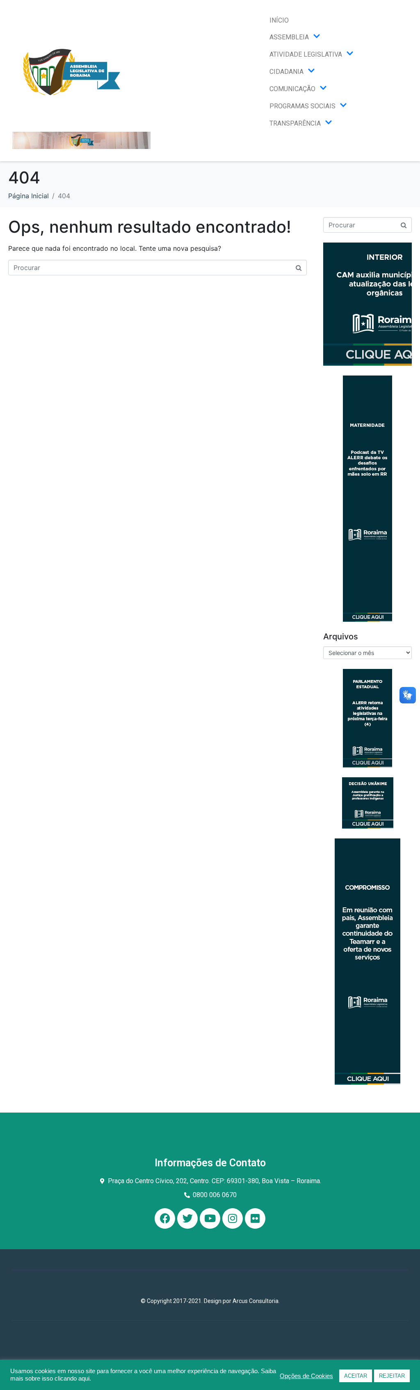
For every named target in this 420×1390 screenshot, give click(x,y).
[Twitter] (187, 1218)
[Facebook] (165, 1218)
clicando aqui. (73, 1378)
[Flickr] (255, 1218)
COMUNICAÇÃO (292, 89)
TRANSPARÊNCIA (295, 123)
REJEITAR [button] (392, 1376)
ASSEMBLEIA (289, 37)
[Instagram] (232, 1218)
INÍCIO (279, 20)
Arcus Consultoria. (256, 1301)
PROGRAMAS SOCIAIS (302, 106)
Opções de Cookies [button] (306, 1376)
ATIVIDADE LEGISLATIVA (305, 54)
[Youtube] (210, 1218)
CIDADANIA (286, 72)
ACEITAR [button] (355, 1376)
